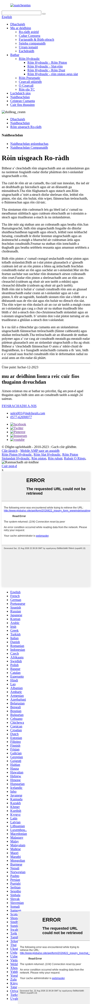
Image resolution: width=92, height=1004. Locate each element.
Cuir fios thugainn (22, 105)
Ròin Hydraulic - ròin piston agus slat (52, 74)
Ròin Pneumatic (29, 78)
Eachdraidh (26, 51)
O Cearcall (26, 85)
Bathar (14, 55)
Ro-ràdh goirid (29, 32)
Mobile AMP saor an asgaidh (39, 450)
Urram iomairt (28, 47)
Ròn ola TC (27, 89)
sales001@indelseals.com (27, 413)
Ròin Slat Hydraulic (47, 454)
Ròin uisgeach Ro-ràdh (26, 127)
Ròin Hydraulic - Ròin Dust (46, 70)
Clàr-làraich (10, 450)
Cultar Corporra (29, 35)
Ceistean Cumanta (22, 101)
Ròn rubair (55, 458)
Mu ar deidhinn (20, 28)
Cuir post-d (9, 466)
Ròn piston (38, 458)
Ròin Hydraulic (29, 58)
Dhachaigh (17, 24)
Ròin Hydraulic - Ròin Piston (47, 62)
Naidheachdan (20, 97)
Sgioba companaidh (32, 43)
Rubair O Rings (74, 458)
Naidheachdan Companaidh (29, 147)
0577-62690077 (21, 417)
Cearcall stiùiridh (30, 82)
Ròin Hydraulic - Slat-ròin (45, 66)
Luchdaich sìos (20, 93)
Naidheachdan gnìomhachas (29, 143)
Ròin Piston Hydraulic (17, 454)
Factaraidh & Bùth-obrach (36, 39)
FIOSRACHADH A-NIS (19, 406)
